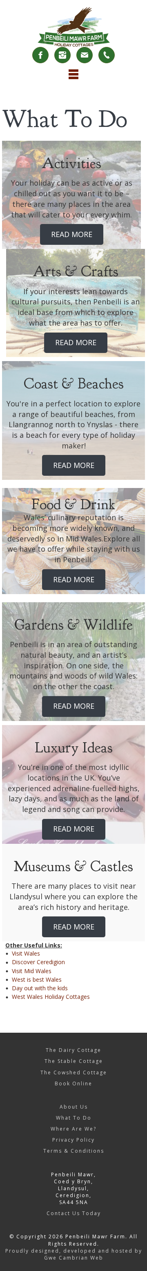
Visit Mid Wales (31, 971)
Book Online (73, 1083)
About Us (74, 1106)
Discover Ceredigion (38, 962)
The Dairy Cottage (73, 1050)
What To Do (73, 1117)
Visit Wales (26, 953)
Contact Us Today (74, 1213)
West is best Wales (37, 979)
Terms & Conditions (73, 1150)
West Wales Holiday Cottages (51, 996)
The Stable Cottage (74, 1061)
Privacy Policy (73, 1139)
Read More (71, 234)
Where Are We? (73, 1128)
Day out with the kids (40, 988)
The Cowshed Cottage (73, 1072)
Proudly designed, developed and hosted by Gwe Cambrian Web (73, 1254)
